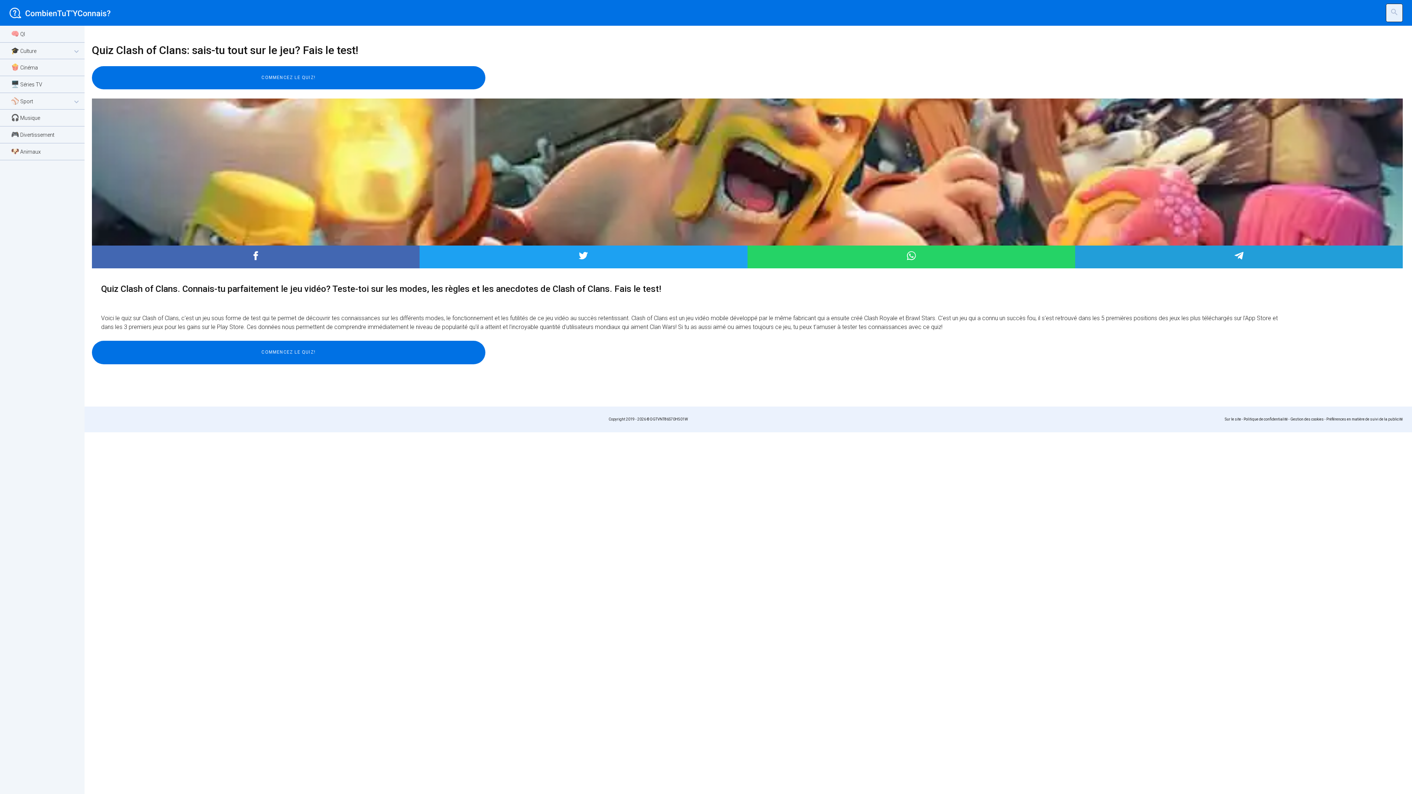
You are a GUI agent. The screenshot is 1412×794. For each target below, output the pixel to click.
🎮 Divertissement (32, 134)
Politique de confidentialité (1266, 419)
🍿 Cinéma (24, 67)
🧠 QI (18, 33)
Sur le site (1233, 419)
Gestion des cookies (1307, 419)
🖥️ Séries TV (26, 84)
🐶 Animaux (26, 151)
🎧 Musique (25, 117)
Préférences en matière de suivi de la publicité (1364, 419)
